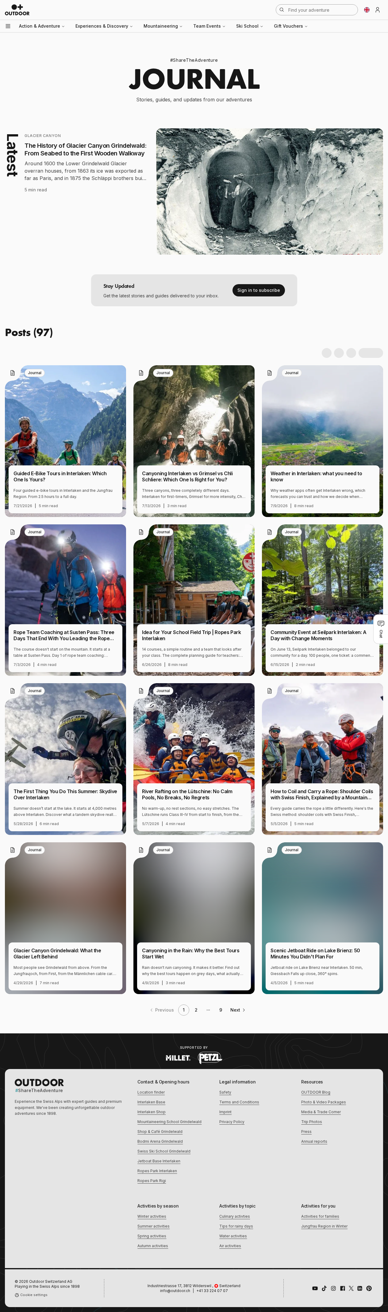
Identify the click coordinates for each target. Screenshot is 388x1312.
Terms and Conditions (239, 1102)
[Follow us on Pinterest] (369, 1288)
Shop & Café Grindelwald (159, 1131)
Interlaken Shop (151, 1112)
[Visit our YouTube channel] (315, 1288)
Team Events (207, 26)
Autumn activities (152, 1245)
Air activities (230, 1245)
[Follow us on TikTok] (324, 1288)
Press (306, 1131)
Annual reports (314, 1141)
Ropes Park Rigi (151, 1180)
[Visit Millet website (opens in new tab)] (178, 1058)
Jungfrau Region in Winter (324, 1226)
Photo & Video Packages (323, 1102)
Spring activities (151, 1236)
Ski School (247, 26)
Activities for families (320, 1216)
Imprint (225, 1112)
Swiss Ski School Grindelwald (163, 1151)
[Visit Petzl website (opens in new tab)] (210, 1058)
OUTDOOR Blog (315, 1092)
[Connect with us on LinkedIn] (359, 1288)
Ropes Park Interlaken (157, 1171)
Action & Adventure (39, 26)
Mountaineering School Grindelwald (169, 1121)
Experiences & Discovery (101, 26)
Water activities (233, 1236)
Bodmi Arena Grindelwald (160, 1141)
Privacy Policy (231, 1121)
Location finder (151, 1092)
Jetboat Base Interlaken (158, 1161)
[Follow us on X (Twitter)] (351, 1288)
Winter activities (151, 1216)
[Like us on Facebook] (342, 1288)
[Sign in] (377, 9)
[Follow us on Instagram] (333, 1288)
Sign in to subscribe (258, 290)
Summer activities (153, 1226)
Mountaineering (161, 26)
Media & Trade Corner (321, 1112)
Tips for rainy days (236, 1226)
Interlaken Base (151, 1102)
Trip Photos (311, 1121)
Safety (225, 1092)
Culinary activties (234, 1216)
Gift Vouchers (288, 26)
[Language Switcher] (367, 10)
